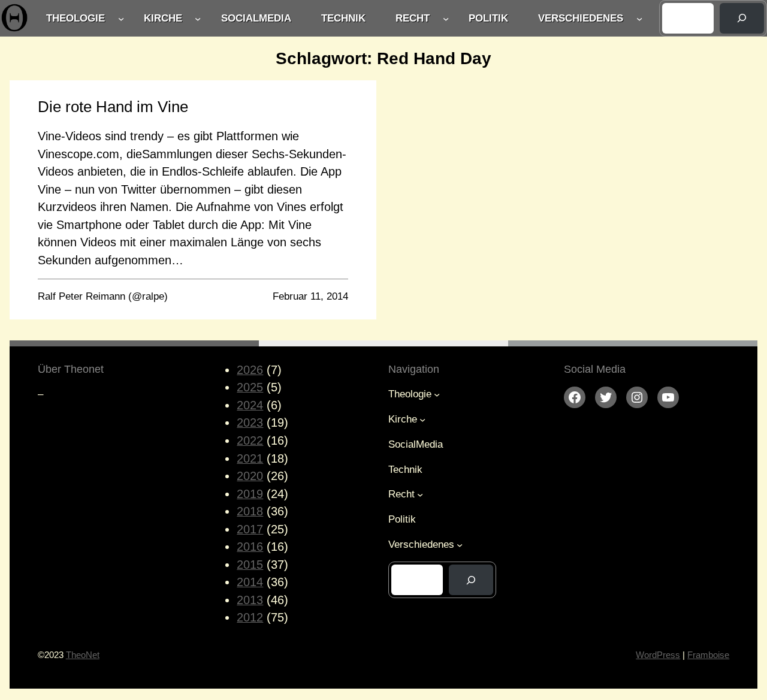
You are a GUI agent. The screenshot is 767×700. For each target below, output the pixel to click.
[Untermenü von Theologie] (121, 18)
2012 (250, 617)
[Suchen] (742, 18)
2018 (250, 511)
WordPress (658, 655)
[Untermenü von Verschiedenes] (639, 18)
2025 (250, 387)
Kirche (163, 18)
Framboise (708, 655)
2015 (250, 564)
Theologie (75, 18)
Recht (412, 18)
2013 (250, 600)
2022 (250, 440)
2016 (250, 546)
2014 (250, 582)
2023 (250, 422)
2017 (250, 529)
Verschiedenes (580, 18)
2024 (250, 405)
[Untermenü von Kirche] (198, 18)
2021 (250, 458)
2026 (250, 369)
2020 (250, 475)
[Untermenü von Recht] (446, 18)
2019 (250, 493)
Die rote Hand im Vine (113, 106)
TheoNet (82, 655)
